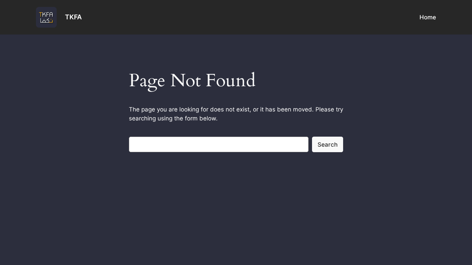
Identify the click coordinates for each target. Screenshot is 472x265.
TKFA (73, 17)
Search (328, 144)
